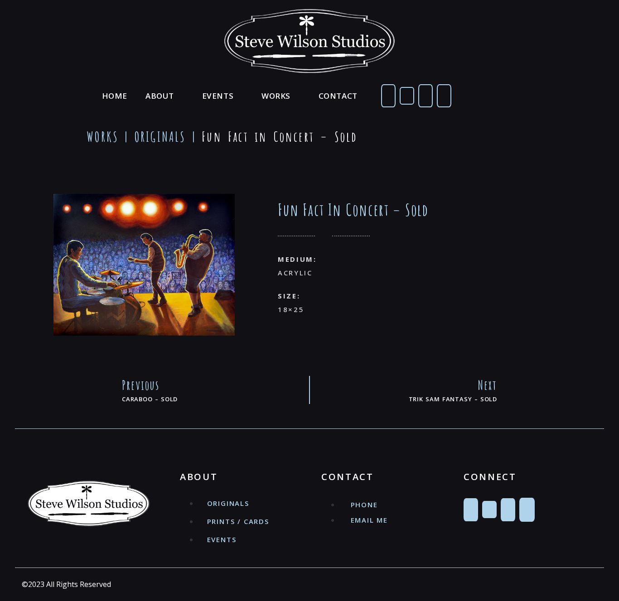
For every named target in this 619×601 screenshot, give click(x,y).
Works (275, 96)
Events (218, 96)
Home (114, 96)
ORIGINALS (160, 136)
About (159, 96)
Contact (338, 96)
